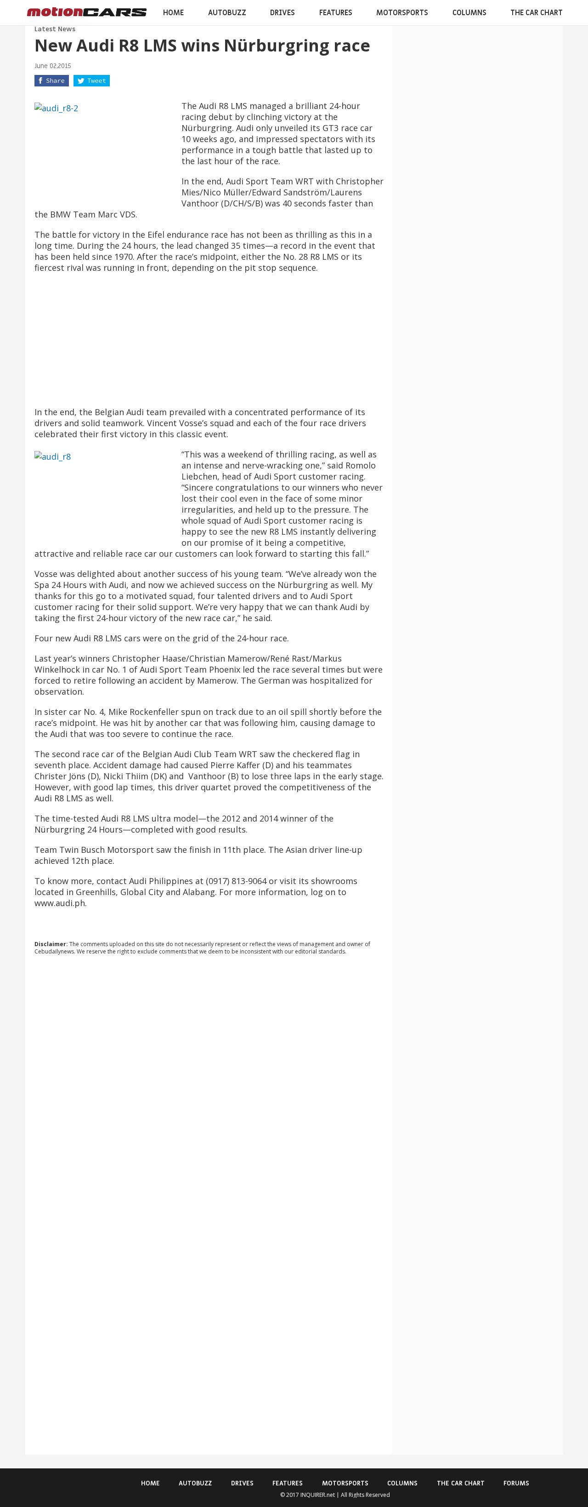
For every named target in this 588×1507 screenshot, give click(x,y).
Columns (469, 13)
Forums (516, 1483)
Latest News (54, 29)
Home (173, 13)
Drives (282, 13)
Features (335, 13)
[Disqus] (209, 1087)
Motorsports (402, 13)
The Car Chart (536, 13)
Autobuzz (227, 13)
